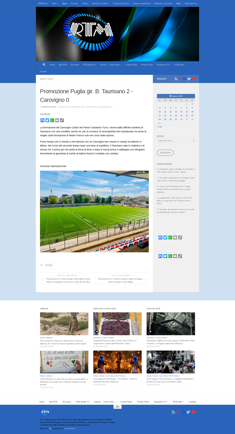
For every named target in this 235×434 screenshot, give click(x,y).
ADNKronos (43, 3)
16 (192, 112)
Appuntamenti (191, 3)
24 (160, 119)
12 (170, 112)
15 (187, 112)
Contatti (43, 71)
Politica (85, 3)
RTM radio (179, 65)
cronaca (97, 338)
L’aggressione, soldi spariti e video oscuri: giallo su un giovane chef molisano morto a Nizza (174, 201)
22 (187, 116)
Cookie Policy (131, 65)
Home (52, 65)
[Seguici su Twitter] (189, 78)
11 (165, 112)
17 (160, 116)
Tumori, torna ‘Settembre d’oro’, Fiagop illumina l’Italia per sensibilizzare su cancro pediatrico (174, 189)
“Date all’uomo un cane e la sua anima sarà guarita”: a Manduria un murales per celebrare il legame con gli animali (64, 382)
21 (181, 116)
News (64, 3)
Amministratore (49, 107)
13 (176, 112)
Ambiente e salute (99, 3)
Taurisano (49, 265)
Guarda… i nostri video (110, 65)
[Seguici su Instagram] (180, 78)
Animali (49, 338)
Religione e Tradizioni (163, 3)
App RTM (63, 65)
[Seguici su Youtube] (193, 78)
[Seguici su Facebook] (184, 78)
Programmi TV (163, 65)
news (43, 79)
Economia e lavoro (121, 3)
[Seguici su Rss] (176, 78)
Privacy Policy (147, 65)
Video (54, 3)
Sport (178, 3)
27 (176, 119)
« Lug (159, 127)
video (105, 338)
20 (176, 116)
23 (192, 116)
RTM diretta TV (89, 65)
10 (160, 112)
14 (181, 112)
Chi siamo (75, 65)
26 (170, 119)
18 (165, 116)
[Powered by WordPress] (50, 428)
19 (170, 116)
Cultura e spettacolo (141, 3)
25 (165, 119)
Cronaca (74, 3)
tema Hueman (70, 428)
